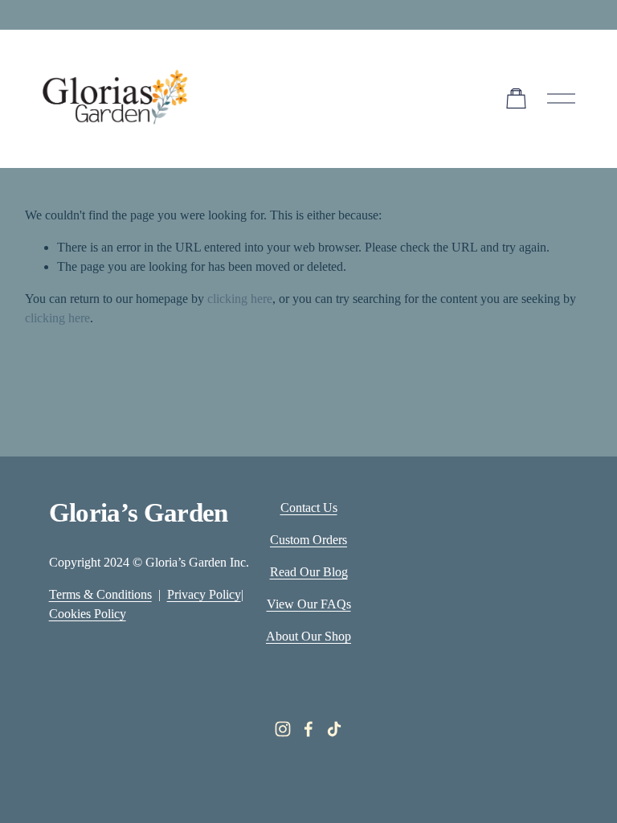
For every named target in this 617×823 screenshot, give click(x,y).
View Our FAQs (309, 604)
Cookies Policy (87, 613)
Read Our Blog (309, 572)
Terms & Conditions (100, 594)
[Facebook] (308, 729)
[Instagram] (283, 729)
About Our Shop (308, 636)
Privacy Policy (204, 594)
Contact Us (308, 507)
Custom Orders (308, 540)
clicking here (239, 298)
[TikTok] (334, 729)
